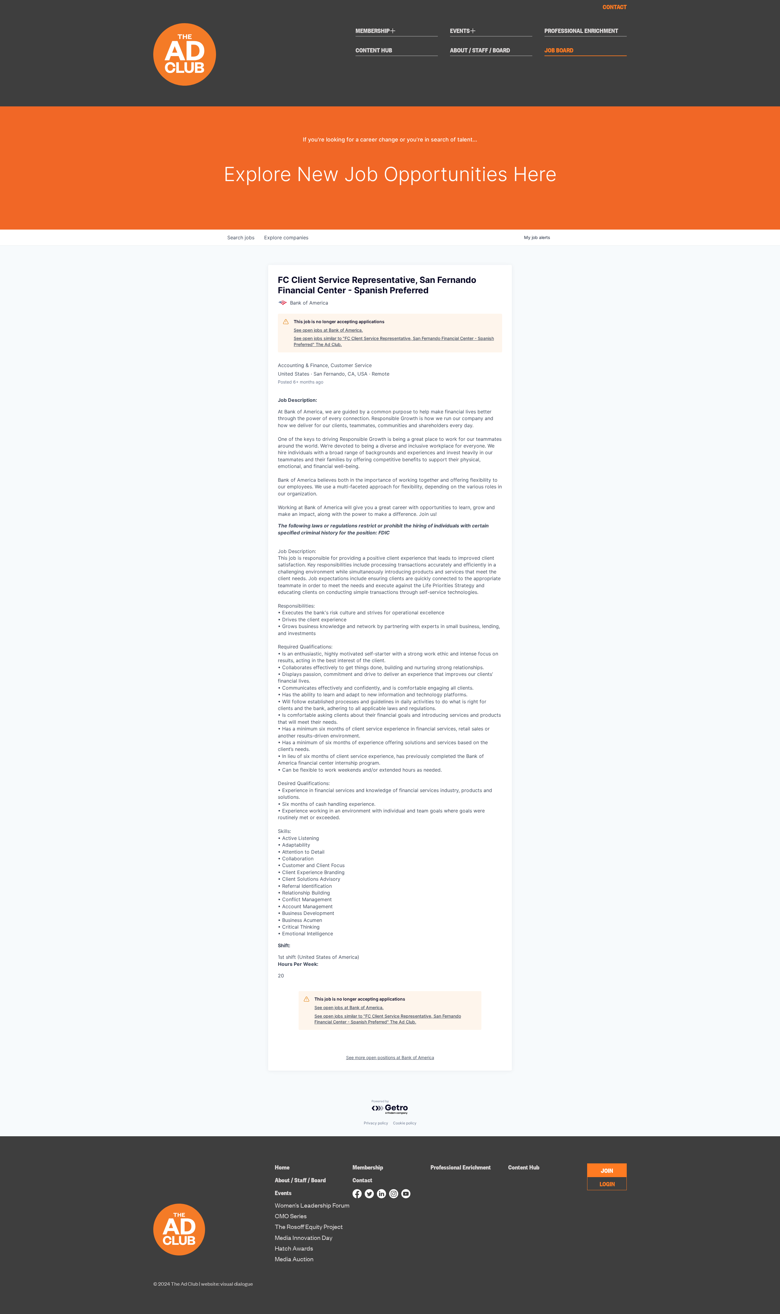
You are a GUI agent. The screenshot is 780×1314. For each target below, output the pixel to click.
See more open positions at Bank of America (390, 1057)
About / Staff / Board (480, 50)
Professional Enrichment (581, 30)
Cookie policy (405, 1123)
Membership (376, 31)
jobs (240, 237)
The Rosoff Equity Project (309, 1226)
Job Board (558, 50)
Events (463, 31)
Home (282, 1166)
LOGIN (607, 1183)
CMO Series (291, 1215)
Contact (615, 6)
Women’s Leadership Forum (312, 1205)
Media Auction (294, 1258)
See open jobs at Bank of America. (328, 330)
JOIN (607, 1170)
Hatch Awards (294, 1248)
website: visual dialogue (227, 1283)
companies (286, 237)
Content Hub (374, 50)
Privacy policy (376, 1123)
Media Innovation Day (303, 1237)
